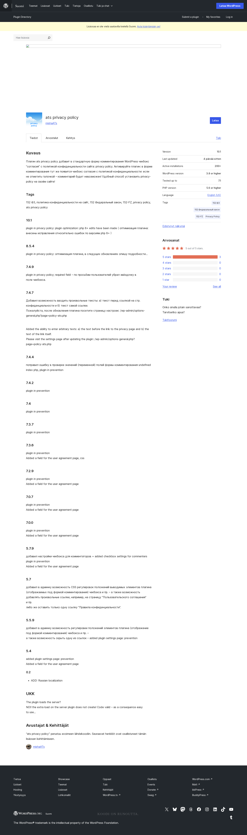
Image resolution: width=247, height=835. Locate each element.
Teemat (62, 784)
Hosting (17, 789)
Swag (152, 795)
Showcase (64, 779)
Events (151, 784)
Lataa (215, 120)
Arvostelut (52, 138)
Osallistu (152, 779)
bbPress (198, 789)
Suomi (49, 813)
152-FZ (199, 216)
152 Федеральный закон (207, 209)
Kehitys (70, 138)
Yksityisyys (19, 795)
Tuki (218, 138)
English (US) (214, 195)
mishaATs (51, 123)
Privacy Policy (213, 216)
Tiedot (34, 138)
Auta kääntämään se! (148, 26)
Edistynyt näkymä (173, 226)
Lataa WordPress (229, 5)
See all (217, 286)
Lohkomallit (64, 795)
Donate (153, 789)
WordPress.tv (112, 795)
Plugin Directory (22, 16)
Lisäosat (62, 789)
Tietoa (17, 779)
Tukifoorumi (169, 320)
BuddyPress (200, 795)
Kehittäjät (108, 789)
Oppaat (107, 779)
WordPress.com (202, 779)
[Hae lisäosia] (49, 37)
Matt (196, 784)
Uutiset (17, 784)
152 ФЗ (216, 203)
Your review (169, 286)
